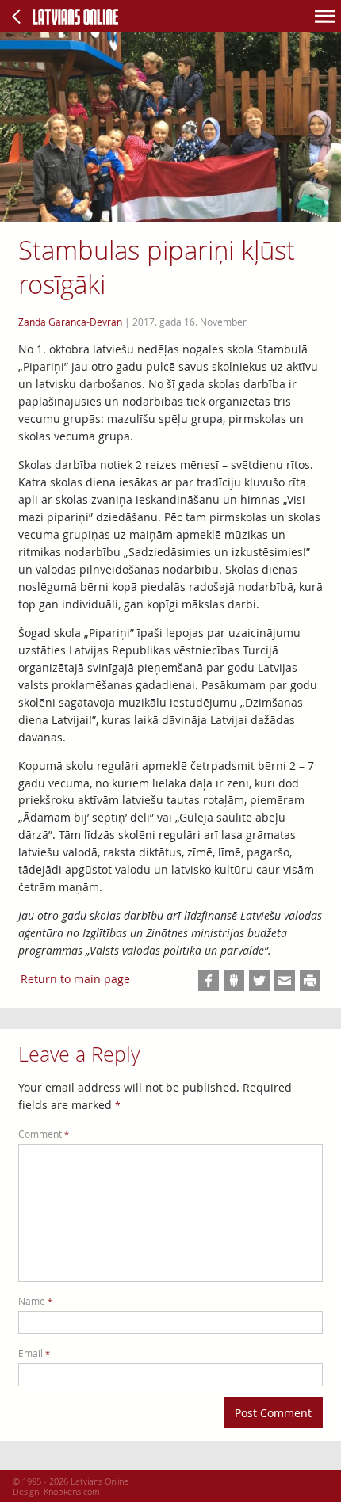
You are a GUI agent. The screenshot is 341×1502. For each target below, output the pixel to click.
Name (35, 1301)
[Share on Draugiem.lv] (234, 980)
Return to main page (75, 978)
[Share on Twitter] (259, 980)
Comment (43, 1134)
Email (34, 1353)
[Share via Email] (284, 980)
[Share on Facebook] (208, 980)
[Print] (310, 980)
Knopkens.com (72, 1491)
